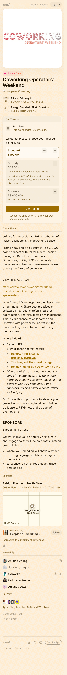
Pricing (18, 647)
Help (27, 647)
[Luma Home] (6, 4)
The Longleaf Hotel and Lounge (31, 362)
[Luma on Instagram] (29, 642)
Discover (8, 647)
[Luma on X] (35, 642)
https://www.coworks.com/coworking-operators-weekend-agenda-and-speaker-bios (28, 291)
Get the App (53, 642)
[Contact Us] (41, 642)
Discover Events (38, 4)
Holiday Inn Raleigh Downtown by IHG (36, 366)
